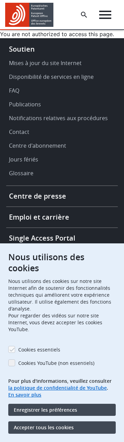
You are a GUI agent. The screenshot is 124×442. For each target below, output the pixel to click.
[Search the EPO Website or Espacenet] (84, 15)
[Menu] (105, 14)
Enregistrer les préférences (45, 410)
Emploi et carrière (39, 217)
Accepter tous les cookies (44, 427)
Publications (25, 104)
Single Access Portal (42, 238)
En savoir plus (24, 394)
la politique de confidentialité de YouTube (57, 388)
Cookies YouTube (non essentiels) (56, 363)
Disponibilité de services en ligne (51, 77)
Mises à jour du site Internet (45, 63)
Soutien (22, 49)
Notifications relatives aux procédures (58, 118)
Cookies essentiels (39, 349)
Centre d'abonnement (37, 145)
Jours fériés (23, 159)
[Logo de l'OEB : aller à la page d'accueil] (32, 15)
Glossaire (21, 173)
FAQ (14, 90)
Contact (19, 132)
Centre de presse (37, 196)
